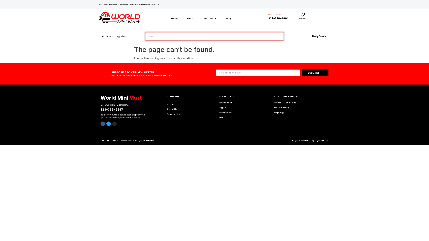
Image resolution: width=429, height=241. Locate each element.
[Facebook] (103, 124)
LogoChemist (321, 140)
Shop (190, 18)
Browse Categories (114, 36)
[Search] (279, 36)
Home (174, 18)
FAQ (228, 18)
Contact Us (209, 18)
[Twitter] (108, 124)
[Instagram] (114, 124)
